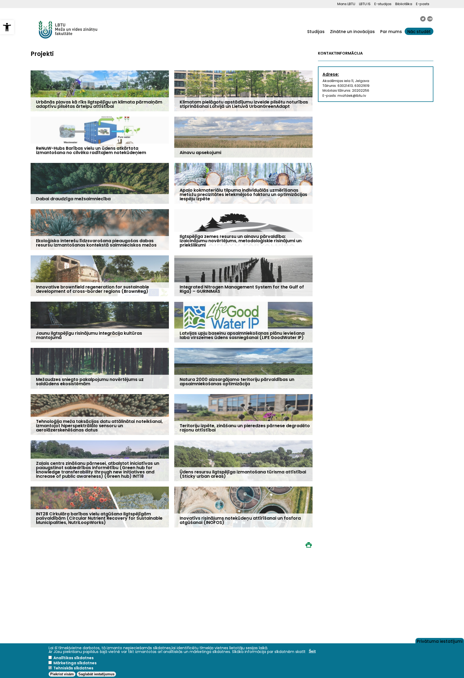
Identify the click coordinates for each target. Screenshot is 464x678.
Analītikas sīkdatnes (73, 658)
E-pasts (422, 3)
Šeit (312, 651)
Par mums (391, 31)
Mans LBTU (346, 3)
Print (309, 545)
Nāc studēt (419, 31)
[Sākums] (68, 41)
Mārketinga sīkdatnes (75, 663)
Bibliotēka (403, 3)
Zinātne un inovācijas (352, 31)
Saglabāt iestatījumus (96, 674)
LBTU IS (365, 3)
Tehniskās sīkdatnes (73, 668)
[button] (7, 27)
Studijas (316, 31)
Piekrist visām (62, 674)
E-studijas (383, 3)
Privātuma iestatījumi (440, 640)
